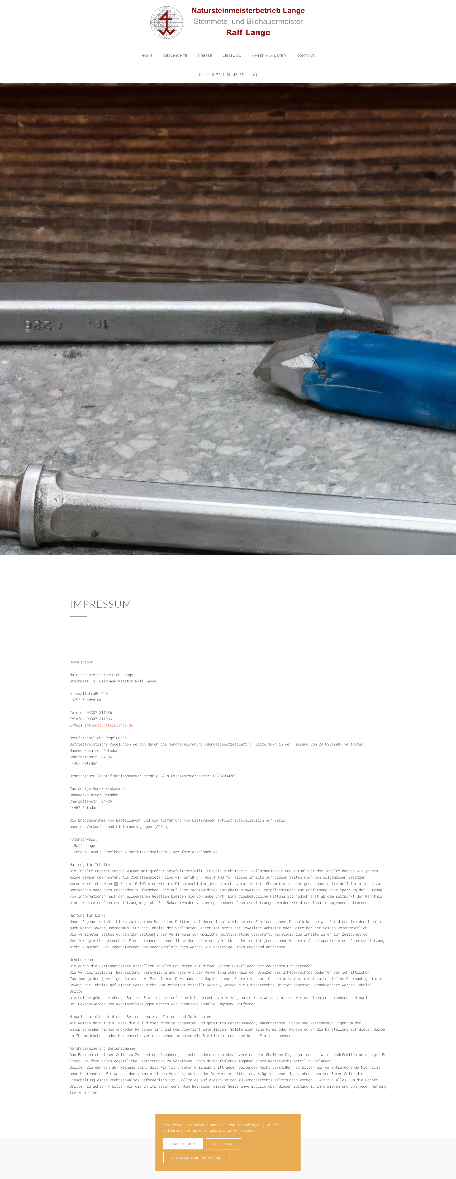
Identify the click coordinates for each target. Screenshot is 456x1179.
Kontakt (306, 56)
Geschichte (175, 56)
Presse (205, 56)
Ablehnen (223, 1144)
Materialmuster (269, 56)
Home (147, 56)
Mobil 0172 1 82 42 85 (221, 74)
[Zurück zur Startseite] (228, 22)
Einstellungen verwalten (197, 1157)
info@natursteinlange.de (108, 725)
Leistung (232, 56)
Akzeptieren (183, 1144)
